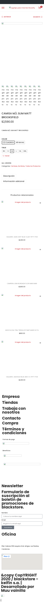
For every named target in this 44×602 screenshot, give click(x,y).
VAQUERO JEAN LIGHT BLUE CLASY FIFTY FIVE (22, 237)
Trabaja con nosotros (14, 410)
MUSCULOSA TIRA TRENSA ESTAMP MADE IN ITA (22, 330)
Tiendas (10, 402)
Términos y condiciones (14, 431)
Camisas (14, 166)
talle (4, 148)
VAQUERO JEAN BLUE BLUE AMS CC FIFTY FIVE (22, 377)
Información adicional (13, 181)
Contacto (11, 418)
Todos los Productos (32, 166)
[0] (39, 7)
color (4, 139)
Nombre (5, 513)
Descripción (9, 176)
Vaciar (7, 156)
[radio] (8, 142)
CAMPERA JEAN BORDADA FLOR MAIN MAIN (22, 283)
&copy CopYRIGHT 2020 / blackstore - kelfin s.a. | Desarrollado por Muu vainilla (19, 582)
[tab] (22, 176)
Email (4, 520)
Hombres (21, 166)
